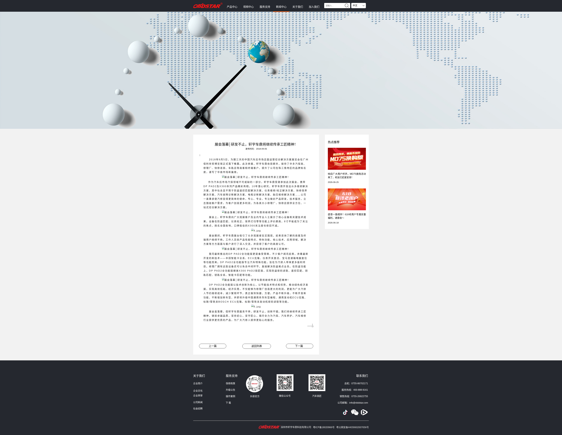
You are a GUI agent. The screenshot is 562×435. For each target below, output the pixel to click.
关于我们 (297, 6)
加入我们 (314, 6)
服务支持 (265, 6)
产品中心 (232, 6)
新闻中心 (281, 6)
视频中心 (248, 6)
